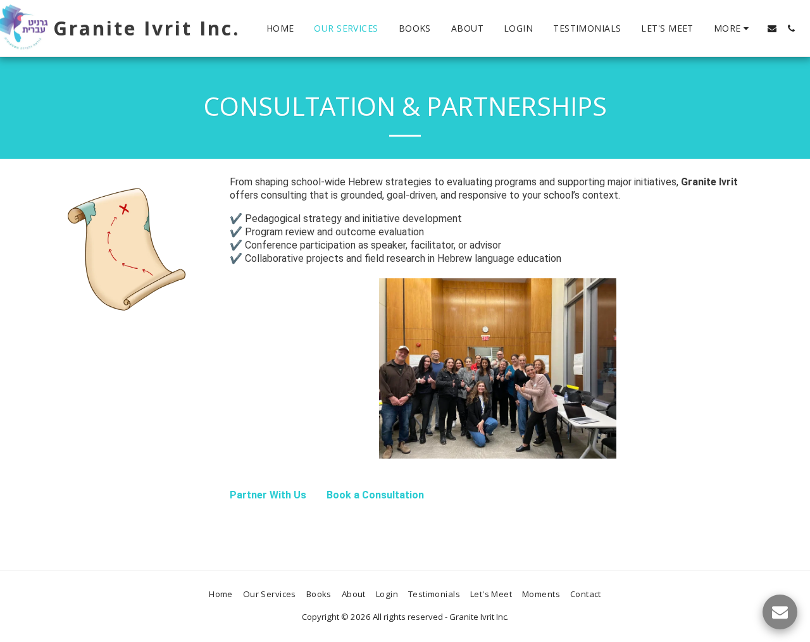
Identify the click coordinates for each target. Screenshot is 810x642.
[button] (772, 28)
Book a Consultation (375, 495)
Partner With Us (268, 495)
